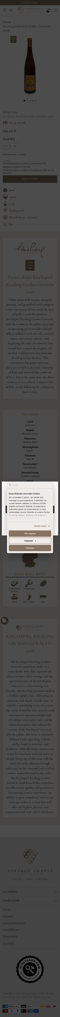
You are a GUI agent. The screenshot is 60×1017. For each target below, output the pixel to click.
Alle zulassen (30, 533)
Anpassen (28, 541)
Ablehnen (30, 548)
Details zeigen (40, 526)
